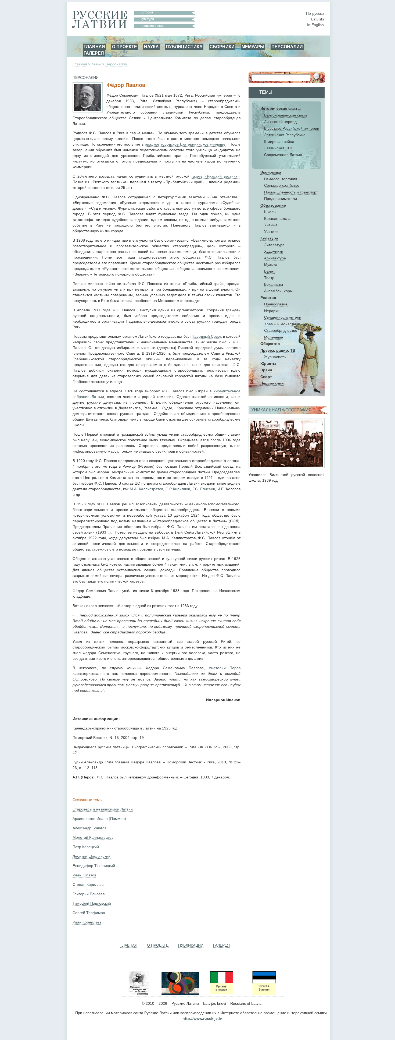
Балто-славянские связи (285, 115)
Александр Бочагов (89, 828)
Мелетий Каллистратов (93, 837)
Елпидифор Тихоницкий (94, 865)
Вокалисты (273, 284)
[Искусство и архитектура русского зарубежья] (179, 994)
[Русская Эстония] (263, 994)
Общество (270, 343)
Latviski (317, 19)
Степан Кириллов (88, 884)
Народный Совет (206, 336)
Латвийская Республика (285, 135)
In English (315, 25)
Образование (273, 205)
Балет (269, 271)
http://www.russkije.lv (202, 1018)
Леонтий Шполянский (91, 856)
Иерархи (271, 311)
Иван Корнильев (87, 922)
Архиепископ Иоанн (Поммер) (99, 818)
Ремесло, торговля (280, 179)
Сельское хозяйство (281, 185)
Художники (273, 251)
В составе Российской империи (291, 128)
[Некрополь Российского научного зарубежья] (139, 994)
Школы (270, 212)
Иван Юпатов (84, 875)
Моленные (273, 337)
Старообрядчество (280, 330)
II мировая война (279, 141)
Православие (276, 304)
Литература (274, 245)
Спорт (266, 377)
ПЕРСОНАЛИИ (287, 46)
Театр (269, 278)
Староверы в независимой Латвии (103, 809)
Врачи (266, 370)
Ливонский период (280, 121)
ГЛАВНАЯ (94, 46)
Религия (268, 297)
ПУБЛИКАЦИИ (190, 945)
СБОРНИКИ (222, 46)
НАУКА (151, 46)
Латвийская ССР (278, 148)
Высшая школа (277, 218)
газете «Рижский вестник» (215, 176)
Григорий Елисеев (89, 894)
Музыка (270, 264)
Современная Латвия (283, 155)
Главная (80, 64)
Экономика (270, 172)
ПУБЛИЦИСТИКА (184, 46)
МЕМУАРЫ (253, 46)
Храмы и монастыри (282, 324)
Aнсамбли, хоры (278, 291)
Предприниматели (280, 198)
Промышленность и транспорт (291, 192)
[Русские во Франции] (242, 994)
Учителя (271, 232)
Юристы (268, 363)
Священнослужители (282, 317)
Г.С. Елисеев (203, 489)
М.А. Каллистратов (146, 489)
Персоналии (116, 64)
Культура (269, 238)
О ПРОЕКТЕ (124, 46)
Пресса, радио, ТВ (277, 350)
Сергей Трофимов (89, 913)
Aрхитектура (275, 258)
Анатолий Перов (224, 668)
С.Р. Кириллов (178, 489)
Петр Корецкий (86, 847)
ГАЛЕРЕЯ (94, 53)
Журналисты (275, 357)
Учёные (271, 225)
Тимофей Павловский (92, 903)
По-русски (315, 13)
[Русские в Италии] (221, 994)
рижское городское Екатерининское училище (185, 144)
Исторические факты (280, 108)
